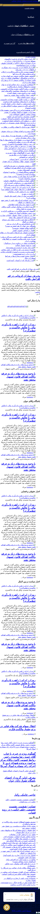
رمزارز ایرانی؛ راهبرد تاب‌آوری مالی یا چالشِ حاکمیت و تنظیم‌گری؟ (19, 327)
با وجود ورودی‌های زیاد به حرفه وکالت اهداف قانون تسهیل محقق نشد (18, 376)
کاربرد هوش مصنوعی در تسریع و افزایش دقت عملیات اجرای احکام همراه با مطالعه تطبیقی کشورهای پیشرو (20, 168)
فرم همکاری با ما (22, 61)
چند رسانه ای (29, 35)
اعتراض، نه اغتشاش (26, 157)
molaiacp (30, 362)
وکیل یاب (31, 52)
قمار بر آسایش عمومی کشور (23, 230)
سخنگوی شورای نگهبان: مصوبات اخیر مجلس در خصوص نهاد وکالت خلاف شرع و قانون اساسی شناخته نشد (18, 874)
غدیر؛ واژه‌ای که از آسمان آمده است (20, 260)
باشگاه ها (31, 17)
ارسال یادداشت (13, 26)
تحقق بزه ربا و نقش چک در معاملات (21, 192)
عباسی (37, 292)
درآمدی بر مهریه (28, 194)
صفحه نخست (29, 8)
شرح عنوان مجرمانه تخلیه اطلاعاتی (21, 205)
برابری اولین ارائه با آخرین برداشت (23, 885)
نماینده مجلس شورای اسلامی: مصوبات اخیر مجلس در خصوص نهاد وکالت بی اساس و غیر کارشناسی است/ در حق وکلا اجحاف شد (19, 839)
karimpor (30, 397)
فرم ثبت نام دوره (22, 52)
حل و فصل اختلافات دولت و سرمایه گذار (19, 185)
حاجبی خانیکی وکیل (25, 794)
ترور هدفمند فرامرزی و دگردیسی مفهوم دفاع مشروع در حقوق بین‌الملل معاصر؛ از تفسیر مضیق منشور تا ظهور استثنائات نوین (18, 112)
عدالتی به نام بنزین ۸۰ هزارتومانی (21, 159)
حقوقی (31, 26)
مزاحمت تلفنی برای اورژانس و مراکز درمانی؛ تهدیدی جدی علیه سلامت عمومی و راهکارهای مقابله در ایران (18, 239)
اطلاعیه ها (30, 43)
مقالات (23, 26)
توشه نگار (10, 61)
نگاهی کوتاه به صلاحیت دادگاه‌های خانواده (19, 181)
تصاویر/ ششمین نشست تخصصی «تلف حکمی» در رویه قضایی (19, 809)
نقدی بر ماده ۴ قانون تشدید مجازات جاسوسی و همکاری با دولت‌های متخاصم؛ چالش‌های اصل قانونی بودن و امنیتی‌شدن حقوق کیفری (18, 91)
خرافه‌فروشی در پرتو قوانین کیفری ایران (19, 183)
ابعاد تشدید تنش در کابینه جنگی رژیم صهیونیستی (18, 882)
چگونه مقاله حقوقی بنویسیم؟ (23, 228)
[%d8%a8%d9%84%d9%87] (18, 306)
